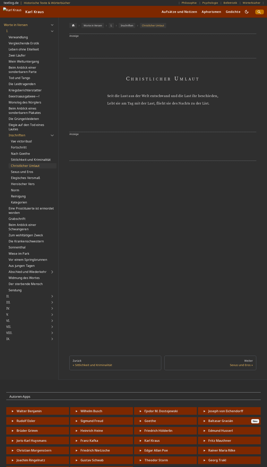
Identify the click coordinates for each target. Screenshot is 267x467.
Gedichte (233, 12)
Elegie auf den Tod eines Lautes (26, 127)
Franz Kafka (89, 440)
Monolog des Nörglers (25, 102)
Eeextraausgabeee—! (24, 96)
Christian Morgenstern (34, 450)
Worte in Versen (16, 25)
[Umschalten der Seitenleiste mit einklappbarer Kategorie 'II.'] (52, 296)
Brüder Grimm (27, 430)
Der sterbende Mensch (26, 284)
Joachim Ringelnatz (31, 460)
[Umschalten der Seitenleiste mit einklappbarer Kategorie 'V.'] (52, 314)
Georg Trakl (217, 460)
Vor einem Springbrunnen (28, 260)
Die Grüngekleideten (24, 119)
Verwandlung (18, 37)
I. (7, 31)
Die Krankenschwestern (26, 241)
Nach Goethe (20, 154)
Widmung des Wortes (24, 278)
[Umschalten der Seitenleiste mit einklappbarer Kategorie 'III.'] (52, 302)
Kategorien (19, 202)
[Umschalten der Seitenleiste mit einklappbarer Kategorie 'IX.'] (52, 339)
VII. (8, 327)
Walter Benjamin (29, 411)
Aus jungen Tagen (22, 266)
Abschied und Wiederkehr (28, 272)
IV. (8, 308)
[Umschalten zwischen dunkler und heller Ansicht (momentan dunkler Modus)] (247, 12)
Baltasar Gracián (220, 421)
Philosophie (189, 2)
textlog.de (11, 3)
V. (7, 314)
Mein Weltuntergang (24, 61)
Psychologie (210, 2)
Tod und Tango (19, 78)
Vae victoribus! (21, 141)
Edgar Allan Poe (156, 450)
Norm (15, 190)
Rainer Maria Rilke (221, 450)
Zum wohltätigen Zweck (26, 235)
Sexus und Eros (22, 172)
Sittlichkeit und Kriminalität (31, 160)
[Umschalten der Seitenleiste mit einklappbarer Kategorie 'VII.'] (52, 327)
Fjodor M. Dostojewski (161, 411)
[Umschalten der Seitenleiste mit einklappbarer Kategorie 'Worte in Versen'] (52, 25)
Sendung (15, 290)
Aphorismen (211, 12)
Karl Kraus (152, 440)
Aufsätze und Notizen (179, 12)
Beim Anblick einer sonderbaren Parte (23, 70)
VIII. (9, 333)
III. (8, 302)
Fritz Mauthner (219, 440)
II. (7, 296)
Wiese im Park (19, 254)
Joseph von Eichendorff (225, 411)
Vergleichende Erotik (24, 43)
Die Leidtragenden (22, 84)
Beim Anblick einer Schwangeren (22, 227)
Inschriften (17, 135)
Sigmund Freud (92, 421)
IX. (8, 339)
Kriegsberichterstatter (25, 90)
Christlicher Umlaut (25, 166)
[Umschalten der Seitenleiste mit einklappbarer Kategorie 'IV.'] (52, 308)
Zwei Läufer (17, 55)
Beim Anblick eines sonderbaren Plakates (25, 110)
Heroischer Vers (23, 184)
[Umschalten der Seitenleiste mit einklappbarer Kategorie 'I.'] (52, 31)
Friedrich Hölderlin (158, 430)
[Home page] (73, 25)
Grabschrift (17, 219)
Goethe (150, 421)
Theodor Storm (156, 460)
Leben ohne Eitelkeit (24, 49)
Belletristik (230, 2)
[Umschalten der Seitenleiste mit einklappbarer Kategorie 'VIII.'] (52, 333)
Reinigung (18, 196)
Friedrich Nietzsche (95, 450)
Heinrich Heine (92, 430)
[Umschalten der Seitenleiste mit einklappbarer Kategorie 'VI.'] (52, 321)
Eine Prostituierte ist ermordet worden (31, 210)
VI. (8, 321)
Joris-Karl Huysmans (32, 440)
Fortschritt (19, 147)
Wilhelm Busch (91, 411)
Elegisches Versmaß (25, 178)
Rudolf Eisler (26, 421)
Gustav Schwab (92, 460)
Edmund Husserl (220, 430)
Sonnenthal (17, 247)
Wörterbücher (252, 2)
